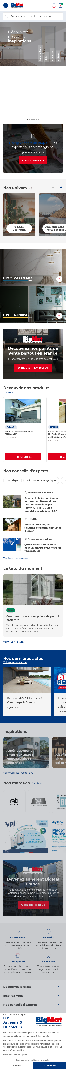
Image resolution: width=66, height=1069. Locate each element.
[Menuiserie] (33, 304)
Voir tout (8, 392)
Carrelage (12, 480)
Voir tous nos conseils (15, 558)
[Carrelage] (33, 267)
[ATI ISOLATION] (14, 801)
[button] (27, 119)
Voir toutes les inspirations (18, 772)
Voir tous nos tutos (14, 641)
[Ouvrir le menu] (5, 5)
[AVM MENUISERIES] (39, 801)
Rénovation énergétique (41, 480)
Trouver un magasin (34, 153)
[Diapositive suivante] (61, 187)
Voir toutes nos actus (15, 662)
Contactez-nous (33, 160)
